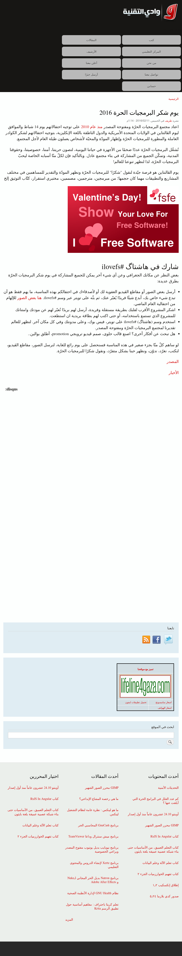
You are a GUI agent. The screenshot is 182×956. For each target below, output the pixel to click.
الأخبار (174, 372)
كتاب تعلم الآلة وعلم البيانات (160, 863)
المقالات (91, 40)
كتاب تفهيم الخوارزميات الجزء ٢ (158, 874)
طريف (168, 120)
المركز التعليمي (151, 51)
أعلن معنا (91, 63)
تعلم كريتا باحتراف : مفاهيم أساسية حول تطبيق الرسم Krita (92, 906)
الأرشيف (92, 51)
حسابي (151, 86)
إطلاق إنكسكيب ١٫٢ (166, 885)
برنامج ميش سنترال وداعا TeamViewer (93, 836)
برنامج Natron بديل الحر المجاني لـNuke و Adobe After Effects (93, 880)
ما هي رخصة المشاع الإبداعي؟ (99, 799)
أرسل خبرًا (91, 74)
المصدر (173, 361)
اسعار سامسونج (164, 702)
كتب (151, 40)
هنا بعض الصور (29, 297)
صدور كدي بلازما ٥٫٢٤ (164, 896)
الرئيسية (173, 99)
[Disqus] (90, 447)
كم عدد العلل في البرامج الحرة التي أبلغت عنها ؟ (156, 801)
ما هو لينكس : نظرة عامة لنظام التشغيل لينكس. (93, 812)
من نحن (151, 63)
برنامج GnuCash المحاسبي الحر (98, 825)
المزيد (69, 920)
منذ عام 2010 (92, 126)
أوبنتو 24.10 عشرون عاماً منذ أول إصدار (153, 814)
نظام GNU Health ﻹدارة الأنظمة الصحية (93, 893)
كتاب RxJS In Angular (164, 836)
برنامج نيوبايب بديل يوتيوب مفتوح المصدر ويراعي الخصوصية (92, 849)
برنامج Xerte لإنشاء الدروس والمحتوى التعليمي (94, 865)
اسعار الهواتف (165, 707)
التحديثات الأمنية (168, 788)
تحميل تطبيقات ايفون (135, 702)
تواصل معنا (151, 74)
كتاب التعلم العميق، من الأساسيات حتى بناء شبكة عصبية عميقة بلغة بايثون (153, 849)
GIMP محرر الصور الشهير (162, 825)
